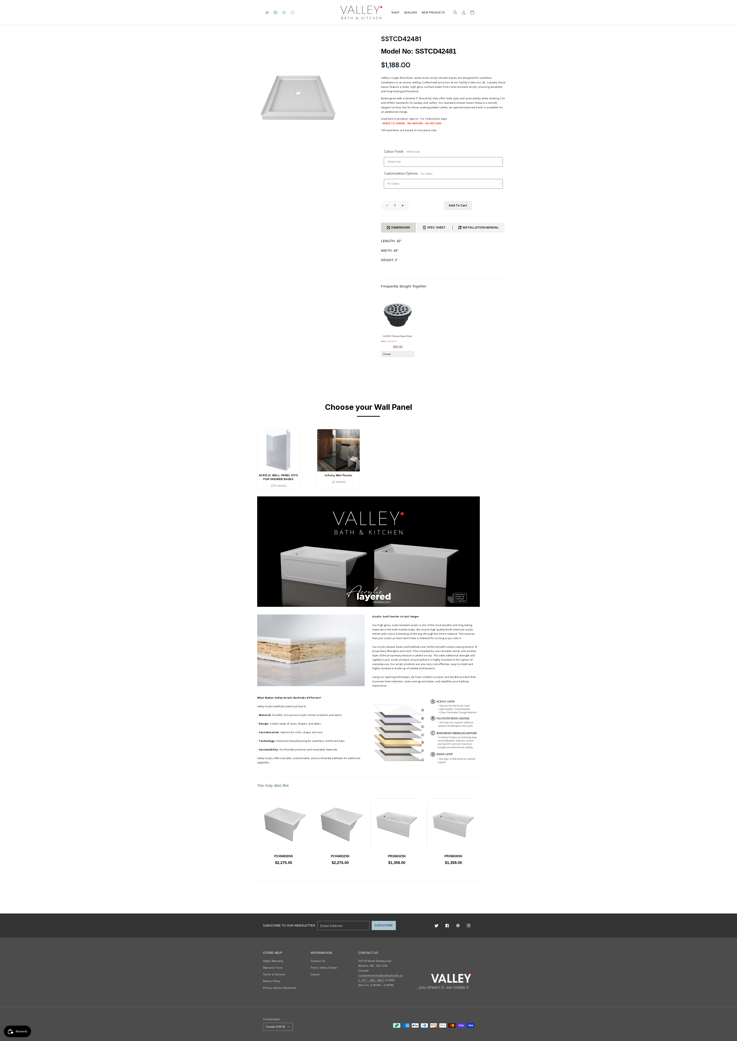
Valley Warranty (273, 960)
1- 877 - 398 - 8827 (371, 980)
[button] (455, 12)
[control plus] (405, 205)
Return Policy (272, 981)
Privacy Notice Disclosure (280, 987)
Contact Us (318, 960)
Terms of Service (274, 974)
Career (315, 974)
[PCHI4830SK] (283, 824)
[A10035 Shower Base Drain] (397, 315)
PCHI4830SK (283, 856)
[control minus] (385, 205)
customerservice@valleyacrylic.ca (380, 975)
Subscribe (383, 925)
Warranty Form (273, 967)
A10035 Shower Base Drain (397, 336)
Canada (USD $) (275, 1026)
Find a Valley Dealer (324, 967)
